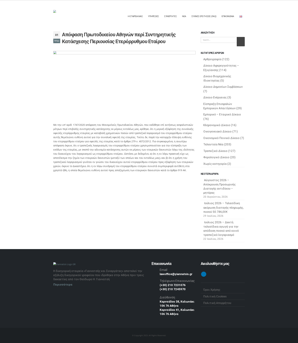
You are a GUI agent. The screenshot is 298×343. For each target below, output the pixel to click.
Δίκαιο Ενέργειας (215, 97)
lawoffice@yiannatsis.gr (176, 274)
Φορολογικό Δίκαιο (216, 157)
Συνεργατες (170, 16)
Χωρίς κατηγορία (215, 163)
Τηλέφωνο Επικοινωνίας (177, 281)
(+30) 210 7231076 (173, 285)
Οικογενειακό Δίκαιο (217, 131)
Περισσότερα (62, 284)
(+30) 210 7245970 (173, 289)
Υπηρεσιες (153, 16)
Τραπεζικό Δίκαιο (215, 151)
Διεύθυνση (167, 297)
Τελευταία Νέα (213, 144)
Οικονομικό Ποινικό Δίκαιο (221, 138)
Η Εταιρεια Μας (135, 16)
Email (163, 270)
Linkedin (203, 274)
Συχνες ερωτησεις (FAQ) (203, 16)
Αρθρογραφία (212, 59)
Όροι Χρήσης (211, 289)
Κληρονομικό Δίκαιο (216, 125)
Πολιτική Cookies (215, 296)
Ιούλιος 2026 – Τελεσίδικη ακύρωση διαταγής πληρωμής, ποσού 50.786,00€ (223, 207)
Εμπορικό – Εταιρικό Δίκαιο (222, 114)
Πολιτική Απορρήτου (217, 303)
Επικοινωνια (228, 16)
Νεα (184, 16)
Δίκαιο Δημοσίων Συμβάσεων (223, 86)
